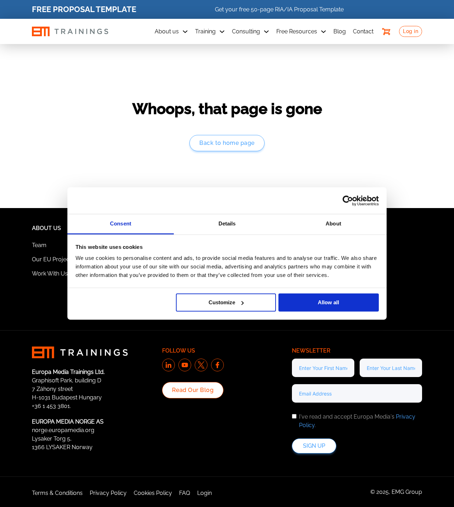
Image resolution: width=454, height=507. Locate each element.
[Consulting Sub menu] (266, 31)
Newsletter (311, 350)
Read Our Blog (193, 390)
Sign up (314, 445)
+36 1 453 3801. (51, 406)
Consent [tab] (120, 223)
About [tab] (333, 223)
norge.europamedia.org (63, 430)
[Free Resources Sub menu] (323, 31)
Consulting (246, 31)
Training (205, 31)
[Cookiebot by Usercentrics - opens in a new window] (348, 200)
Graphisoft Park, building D (66, 380)
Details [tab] (227, 223)
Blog (339, 31)
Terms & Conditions (57, 493)
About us (167, 31)
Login (204, 493)
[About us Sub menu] (185, 31)
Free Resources (296, 31)
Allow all (328, 302)
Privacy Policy (108, 493)
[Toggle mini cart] (386, 31)
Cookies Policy (153, 493)
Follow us (178, 350)
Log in (410, 31)
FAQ (184, 493)
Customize (222, 302)
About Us (46, 228)
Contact (363, 31)
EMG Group (407, 492)
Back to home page (227, 143)
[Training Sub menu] (222, 31)
